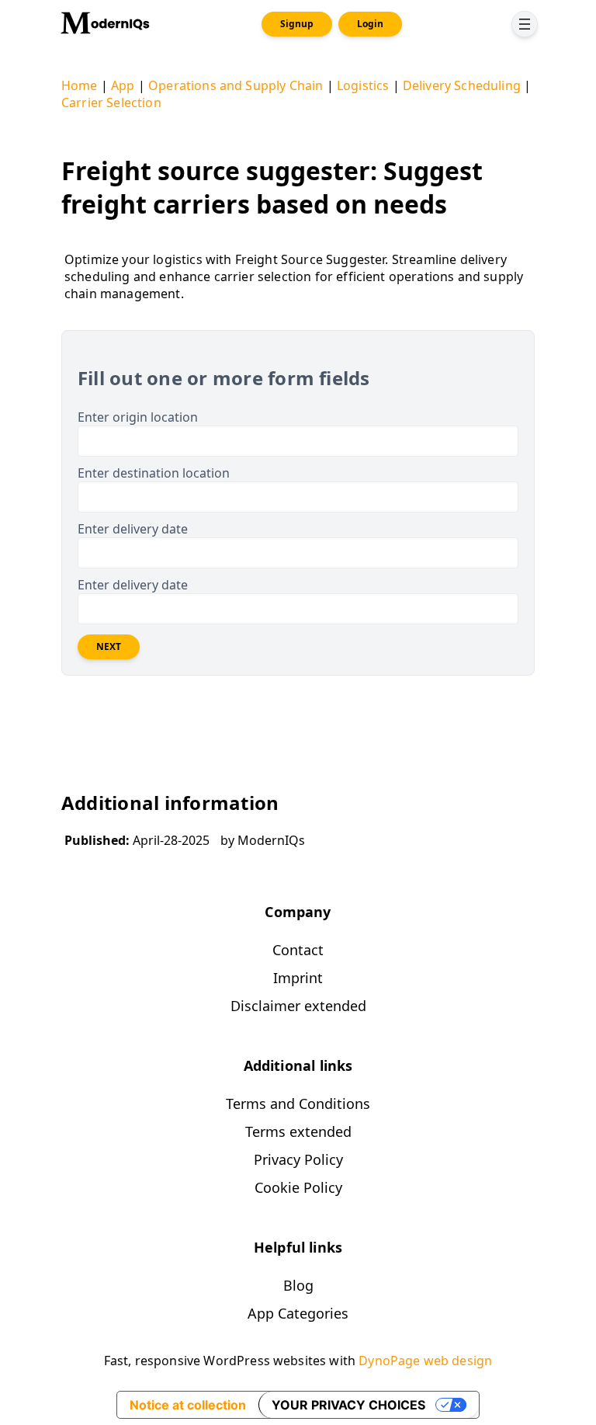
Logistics (363, 85)
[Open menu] (524, 24)
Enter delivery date (133, 528)
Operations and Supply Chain (235, 85)
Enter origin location (138, 417)
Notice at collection (188, 1405)
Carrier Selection (111, 102)
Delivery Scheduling (462, 85)
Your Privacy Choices (348, 1405)
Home (79, 85)
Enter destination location (154, 472)
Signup (297, 23)
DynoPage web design (425, 1360)
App (122, 85)
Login (370, 23)
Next (108, 646)
